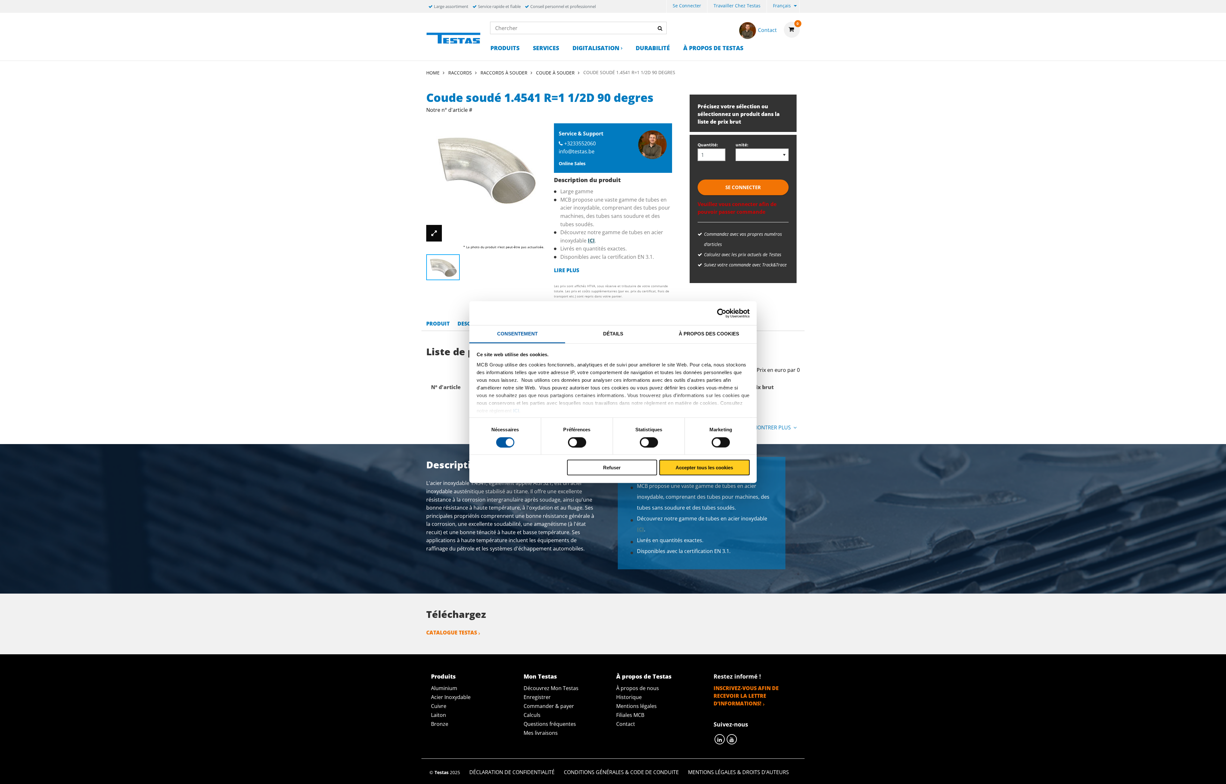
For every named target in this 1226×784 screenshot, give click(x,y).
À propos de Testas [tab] (643, 676)
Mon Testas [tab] (540, 676)
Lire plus (566, 270)
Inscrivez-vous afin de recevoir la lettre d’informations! (746, 696)
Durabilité (653, 48)
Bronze (439, 723)
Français (782, 6)
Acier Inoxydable (451, 697)
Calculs (532, 715)
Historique (629, 697)
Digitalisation (595, 48)
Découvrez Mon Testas (551, 688)
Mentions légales (636, 706)
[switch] (577, 442)
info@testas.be (576, 151)
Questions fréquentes (550, 723)
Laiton (438, 715)
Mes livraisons (541, 732)
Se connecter (687, 6)
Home (433, 73)
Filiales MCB (630, 715)
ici (516, 410)
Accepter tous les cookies (704, 467)
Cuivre (438, 706)
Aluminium (444, 688)
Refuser (612, 467)
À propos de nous (637, 688)
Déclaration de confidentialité (512, 772)
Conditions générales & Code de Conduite (621, 772)
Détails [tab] (613, 333)
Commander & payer (549, 706)
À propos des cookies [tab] (709, 333)
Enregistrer (537, 697)
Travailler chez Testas (737, 6)
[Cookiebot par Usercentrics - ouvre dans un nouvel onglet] (722, 313)
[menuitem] (687, 6)
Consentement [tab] (517, 333)
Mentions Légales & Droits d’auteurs (738, 772)
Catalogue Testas (451, 632)
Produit (438, 323)
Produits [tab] (443, 676)
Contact (625, 723)
